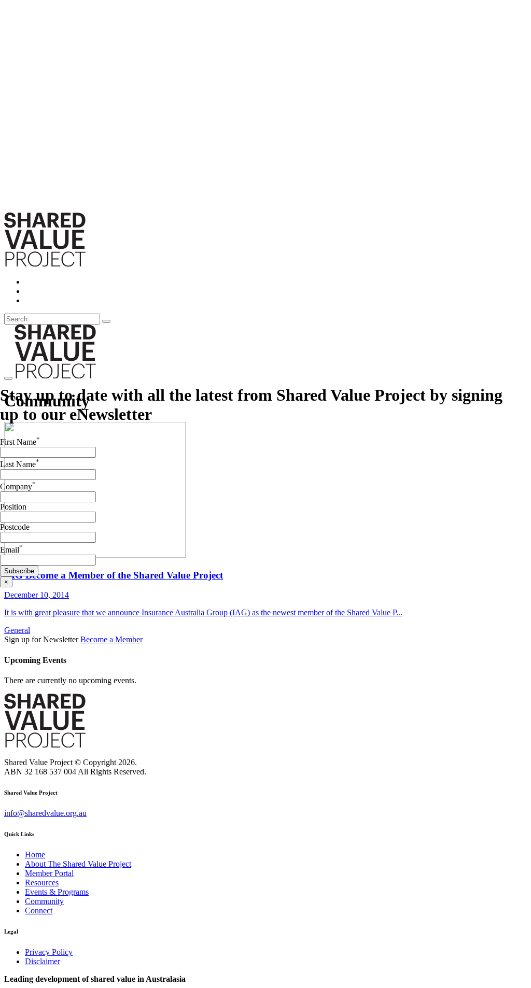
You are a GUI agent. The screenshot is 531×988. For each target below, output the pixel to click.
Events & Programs (57, 891)
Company (18, 486)
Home (35, 854)
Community (44, 901)
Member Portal (49, 873)
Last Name (19, 464)
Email (11, 549)
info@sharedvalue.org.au (45, 813)
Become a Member (111, 639)
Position (13, 506)
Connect (38, 910)
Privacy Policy (49, 952)
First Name (20, 441)
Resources (42, 882)
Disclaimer (42, 961)
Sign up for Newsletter (42, 639)
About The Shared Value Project (78, 863)
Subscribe (19, 571)
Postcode (15, 527)
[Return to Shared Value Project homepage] (45, 264)
